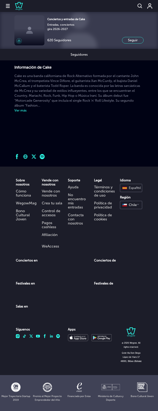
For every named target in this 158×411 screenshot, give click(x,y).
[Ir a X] (33, 156)
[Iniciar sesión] (149, 6)
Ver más (20, 110)
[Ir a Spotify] (42, 156)
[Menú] (8, 6)
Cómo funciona (23, 193)
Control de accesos (51, 213)
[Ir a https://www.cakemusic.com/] (25, 156)
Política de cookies (103, 217)
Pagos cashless (49, 225)
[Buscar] (139, 6)
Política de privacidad (103, 205)
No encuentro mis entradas (77, 201)
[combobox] (131, 188)
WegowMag (26, 203)
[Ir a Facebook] (17, 156)
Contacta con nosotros (76, 219)
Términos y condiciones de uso (104, 191)
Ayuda (73, 187)
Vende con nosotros (51, 193)
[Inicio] (16, 6)
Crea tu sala (52, 203)
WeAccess (50, 246)
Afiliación (50, 235)
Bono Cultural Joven (23, 215)
